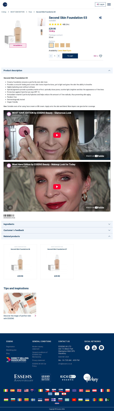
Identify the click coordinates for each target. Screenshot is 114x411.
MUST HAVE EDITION (17, 12)
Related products (12, 236)
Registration (10, 346)
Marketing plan (11, 350)
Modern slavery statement (37, 348)
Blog (7, 353)
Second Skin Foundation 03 (45, 12)
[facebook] (87, 347)
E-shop (4, 12)
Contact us (64, 341)
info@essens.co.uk (65, 364)
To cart (70, 56)
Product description (13, 70)
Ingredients (9, 224)
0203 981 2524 (63, 357)
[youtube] (95, 347)
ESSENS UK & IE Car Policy (39, 365)
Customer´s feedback (14, 230)
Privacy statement (38, 360)
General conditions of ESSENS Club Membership (39, 354)
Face (30, 12)
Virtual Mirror (17, 45)
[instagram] (101, 347)
